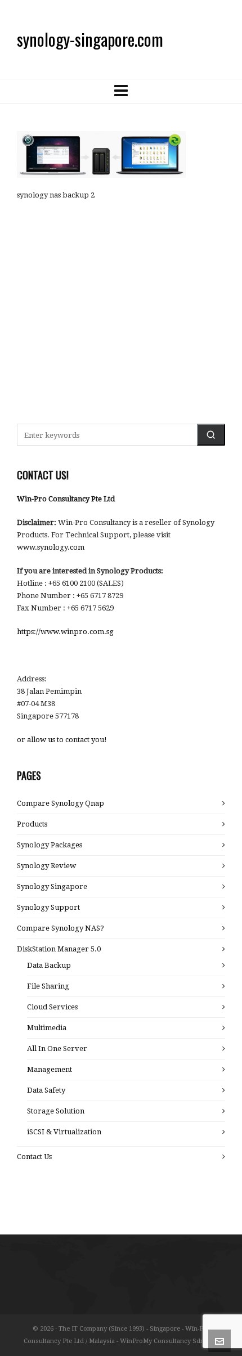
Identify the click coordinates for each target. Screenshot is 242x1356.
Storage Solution (55, 1111)
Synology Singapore (52, 886)
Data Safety (46, 1090)
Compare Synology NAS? (60, 928)
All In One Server (57, 1048)
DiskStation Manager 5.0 (59, 949)
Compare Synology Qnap (60, 803)
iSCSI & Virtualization (64, 1132)
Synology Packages (49, 845)
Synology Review (46, 865)
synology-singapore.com (90, 39)
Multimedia (46, 1027)
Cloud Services (52, 1007)
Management (49, 1069)
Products (32, 824)
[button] (211, 435)
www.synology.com (50, 547)
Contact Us (34, 1156)
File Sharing (48, 986)
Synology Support (48, 907)
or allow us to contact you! (62, 739)
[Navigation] (121, 91)
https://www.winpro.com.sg (65, 631)
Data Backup (49, 965)
